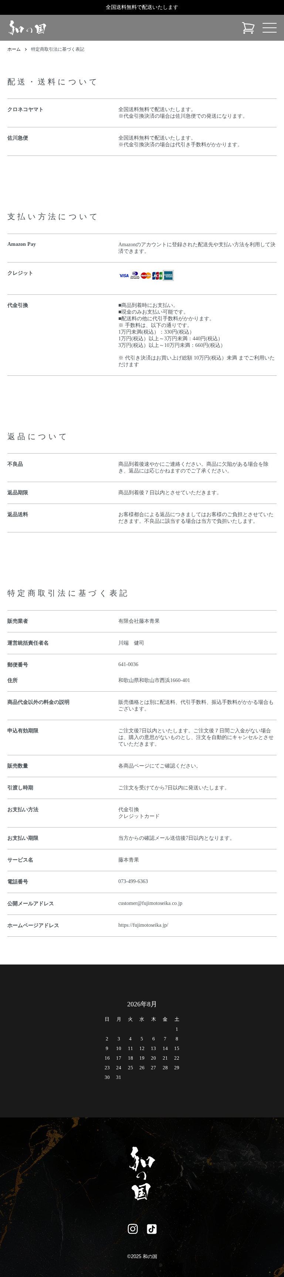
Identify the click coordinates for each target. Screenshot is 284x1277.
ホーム (14, 49)
